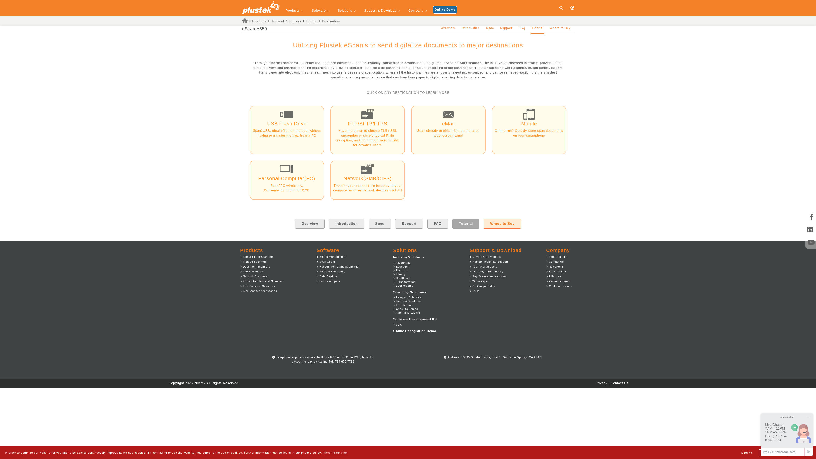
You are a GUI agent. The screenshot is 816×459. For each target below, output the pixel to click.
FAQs (475, 291)
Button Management (332, 256)
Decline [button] (746, 452)
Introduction (470, 28)
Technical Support (484, 266)
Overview (448, 28)
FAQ (522, 28)
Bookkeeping (404, 285)
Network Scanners (286, 21)
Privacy (601, 383)
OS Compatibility (483, 286)
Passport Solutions (408, 297)
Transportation (405, 281)
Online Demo (445, 9)
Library (400, 274)
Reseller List (557, 271)
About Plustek (557, 256)
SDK (398, 324)
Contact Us (556, 261)
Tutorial (311, 21)
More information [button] (336, 452)
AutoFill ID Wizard (407, 312)
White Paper (480, 281)
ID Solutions (403, 305)
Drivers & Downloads (486, 256)
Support (506, 28)
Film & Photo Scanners (258, 256)
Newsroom (555, 266)
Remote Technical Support (490, 261)
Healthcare (403, 278)
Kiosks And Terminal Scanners (263, 281)
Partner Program (559, 281)
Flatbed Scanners (254, 261)
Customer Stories (560, 286)
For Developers (329, 281)
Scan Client (327, 261)
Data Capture (328, 276)
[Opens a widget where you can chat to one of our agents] (787, 435)
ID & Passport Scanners (258, 286)
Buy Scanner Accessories (259, 291)
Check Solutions (406, 308)
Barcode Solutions (408, 301)
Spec (490, 28)
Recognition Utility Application (339, 266)
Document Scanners (256, 266)
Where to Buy (560, 28)
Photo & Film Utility (332, 271)
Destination (330, 21)
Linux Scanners (253, 271)
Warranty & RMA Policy (487, 271)
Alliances (554, 276)
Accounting (403, 262)
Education (402, 266)
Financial (401, 270)
